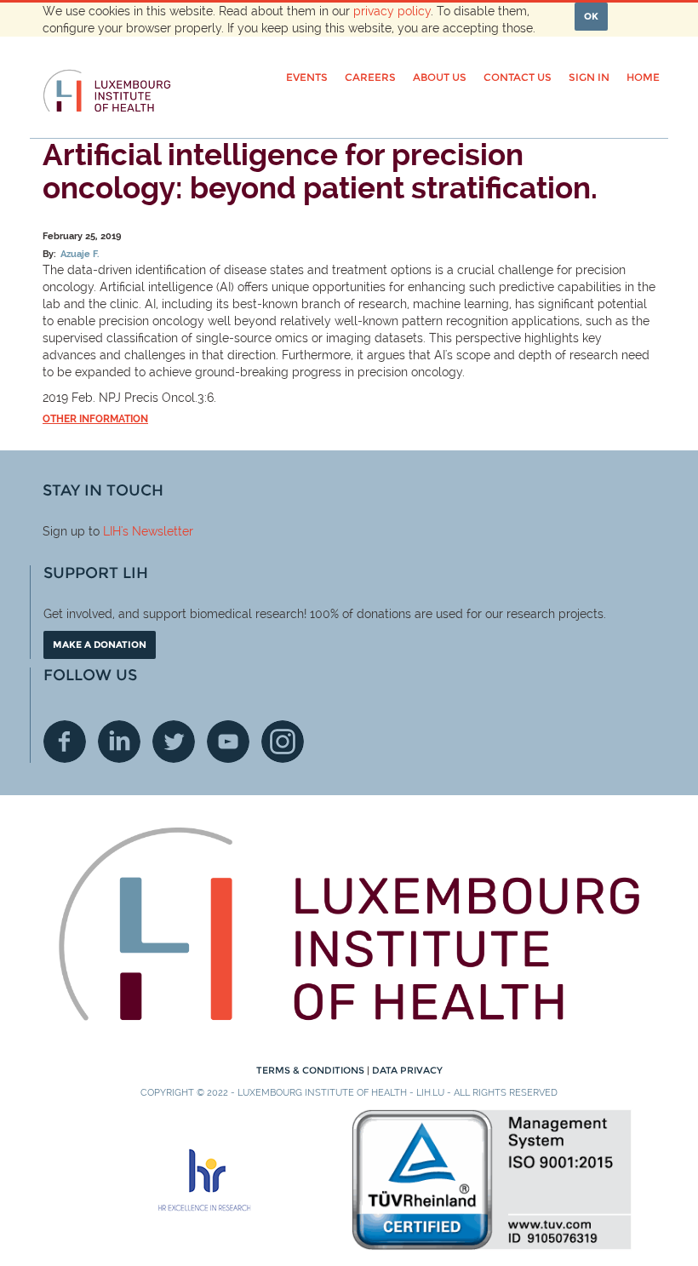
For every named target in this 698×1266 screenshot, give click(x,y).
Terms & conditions (311, 1070)
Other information (95, 419)
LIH (112, 531)
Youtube (228, 741)
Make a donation (99, 644)
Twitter (173, 741)
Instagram (282, 741)
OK (591, 16)
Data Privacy (407, 1070)
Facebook (64, 741)
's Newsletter (157, 531)
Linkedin (119, 741)
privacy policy (392, 11)
